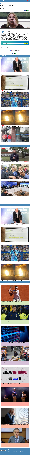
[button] (25, 10)
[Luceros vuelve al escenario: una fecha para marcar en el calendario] (15, 375)
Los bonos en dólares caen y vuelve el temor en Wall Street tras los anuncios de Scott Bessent (14, 342)
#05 (1, 127)
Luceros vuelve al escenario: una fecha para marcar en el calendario (10, 383)
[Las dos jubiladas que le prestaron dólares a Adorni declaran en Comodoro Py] (15, 171)
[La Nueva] (4, 0)
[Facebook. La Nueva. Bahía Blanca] (1, 450)
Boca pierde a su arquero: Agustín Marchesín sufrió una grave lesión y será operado (13, 108)
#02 (1, 75)
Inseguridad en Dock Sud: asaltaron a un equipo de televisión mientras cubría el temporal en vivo (14, 163)
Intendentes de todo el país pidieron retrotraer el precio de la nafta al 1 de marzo (12, 73)
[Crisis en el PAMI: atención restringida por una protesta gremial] (15, 134)
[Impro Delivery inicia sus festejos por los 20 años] (15, 394)
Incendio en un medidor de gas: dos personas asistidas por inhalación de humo (12, 126)
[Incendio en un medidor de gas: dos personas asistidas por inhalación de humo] (15, 117)
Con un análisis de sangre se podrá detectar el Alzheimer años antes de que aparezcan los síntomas (14, 424)
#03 (1, 92)
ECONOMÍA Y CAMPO (4, 325)
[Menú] (1, 0)
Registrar (26, 43)
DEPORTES (3, 284)
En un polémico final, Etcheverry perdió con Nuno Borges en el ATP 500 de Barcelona (13, 301)
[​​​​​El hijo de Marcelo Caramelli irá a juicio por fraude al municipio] (15, 82)
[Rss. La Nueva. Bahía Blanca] (5, 450)
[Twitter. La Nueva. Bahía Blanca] (2, 450)
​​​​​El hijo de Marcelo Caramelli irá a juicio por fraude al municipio (10, 91)
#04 (1, 110)
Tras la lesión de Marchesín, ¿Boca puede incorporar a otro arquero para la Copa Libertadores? (14, 321)
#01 (1, 57)
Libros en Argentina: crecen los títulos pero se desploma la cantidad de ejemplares (12, 362)
